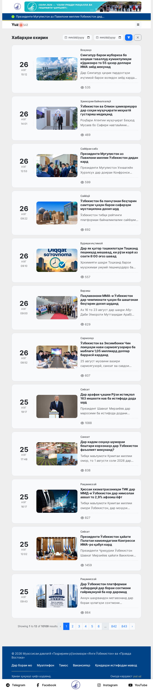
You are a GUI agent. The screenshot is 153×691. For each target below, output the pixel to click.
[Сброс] (137, 37)
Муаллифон (45, 665)
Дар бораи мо (22, 665)
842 (114, 626)
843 (124, 626)
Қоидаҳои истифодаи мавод (116, 665)
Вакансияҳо (81, 665)
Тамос (63, 665)
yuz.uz (137, 676)
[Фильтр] (128, 37)
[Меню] (138, 25)
